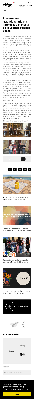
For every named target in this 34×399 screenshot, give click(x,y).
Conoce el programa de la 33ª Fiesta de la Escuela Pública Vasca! (16, 292)
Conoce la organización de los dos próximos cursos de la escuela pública (17, 230)
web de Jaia (22, 121)
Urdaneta (27, 46)
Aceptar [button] (17, 394)
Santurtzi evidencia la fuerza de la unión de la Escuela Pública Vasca (15, 261)
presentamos (20, 36)
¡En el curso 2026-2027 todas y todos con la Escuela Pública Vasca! (16, 198)
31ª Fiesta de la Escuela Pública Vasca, (17, 39)
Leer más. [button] (25, 389)
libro (16, 38)
